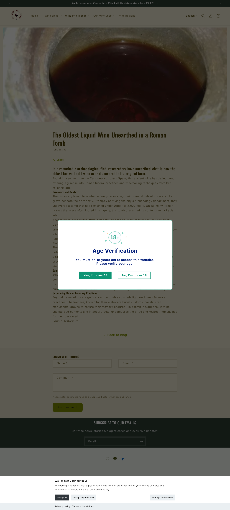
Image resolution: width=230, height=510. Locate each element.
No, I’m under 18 (134, 275)
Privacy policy (63, 506)
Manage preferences (162, 497)
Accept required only (83, 497)
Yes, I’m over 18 (95, 275)
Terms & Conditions (83, 506)
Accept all (62, 497)
